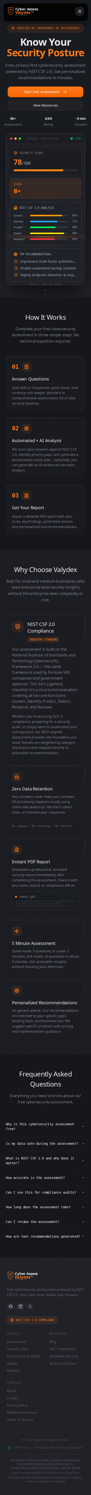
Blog (53, 1341)
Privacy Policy (17, 1405)
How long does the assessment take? (38, 1207)
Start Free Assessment (41, 91)
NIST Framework (63, 1349)
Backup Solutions (63, 1363)
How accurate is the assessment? (35, 1178)
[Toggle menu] (79, 11)
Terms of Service (20, 1419)
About (11, 1390)
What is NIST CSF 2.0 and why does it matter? (40, 1160)
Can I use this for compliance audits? (41, 1192)
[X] (30, 1306)
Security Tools (18, 1349)
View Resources (45, 105)
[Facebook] (11, 1306)
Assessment (16, 1341)
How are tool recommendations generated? (43, 1236)
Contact (13, 1398)
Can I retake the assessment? (32, 1222)
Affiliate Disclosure (22, 1412)
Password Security (64, 1356)
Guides (12, 1363)
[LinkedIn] (20, 1306)
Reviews (13, 1370)
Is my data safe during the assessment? (42, 1143)
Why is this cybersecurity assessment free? (40, 1126)
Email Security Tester (23, 1356)
